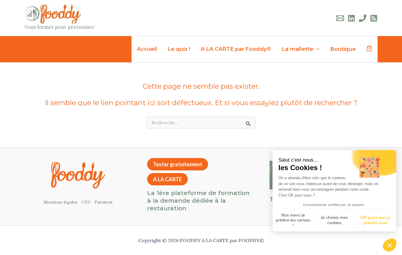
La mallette (297, 49)
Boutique (343, 49)
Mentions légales (60, 202)
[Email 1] (340, 18)
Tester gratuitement (177, 164)
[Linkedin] (351, 18)
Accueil (147, 49)
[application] (316, 49)
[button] (390, 245)
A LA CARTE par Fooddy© (236, 49)
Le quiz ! (178, 49)
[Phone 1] (362, 18)
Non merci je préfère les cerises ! (293, 220)
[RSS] (374, 18)
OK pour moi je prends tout (376, 220)
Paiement (103, 202)
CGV (86, 202)
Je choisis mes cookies (334, 220)
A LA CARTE (167, 179)
